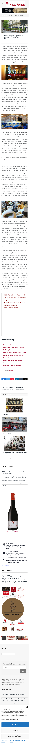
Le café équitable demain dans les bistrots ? (13, 580)
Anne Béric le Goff (7, 42)
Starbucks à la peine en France (12, 365)
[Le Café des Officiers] (14, 424)
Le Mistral (5, 414)
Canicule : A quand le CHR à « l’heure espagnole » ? (14, 483)
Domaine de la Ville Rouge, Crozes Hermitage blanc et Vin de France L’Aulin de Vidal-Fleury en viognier (14, 476)
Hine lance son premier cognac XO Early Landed (13, 480)
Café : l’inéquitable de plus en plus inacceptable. (14, 581)
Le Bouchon (4, 486)
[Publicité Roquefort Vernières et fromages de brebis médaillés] (14, 12)
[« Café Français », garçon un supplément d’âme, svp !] (14, 26)
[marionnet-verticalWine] (13, 535)
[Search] (27, 4)
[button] (27, 707)
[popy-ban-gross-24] (13, 632)
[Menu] (2, 3)
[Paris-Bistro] (15, 4)
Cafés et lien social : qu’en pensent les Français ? (14, 577)
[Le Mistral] (14, 405)
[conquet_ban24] (14, 638)
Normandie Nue (8, 345)
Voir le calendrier (5, 565)
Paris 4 (26, 42)
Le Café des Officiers (8, 433)
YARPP (11, 370)
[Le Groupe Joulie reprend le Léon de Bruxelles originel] (14, 443)
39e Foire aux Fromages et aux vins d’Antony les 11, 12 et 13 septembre (15, 554)
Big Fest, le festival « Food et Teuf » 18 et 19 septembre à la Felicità (16, 561)
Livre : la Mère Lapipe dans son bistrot (14, 353)
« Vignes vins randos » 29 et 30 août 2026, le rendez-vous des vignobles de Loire (16, 546)
